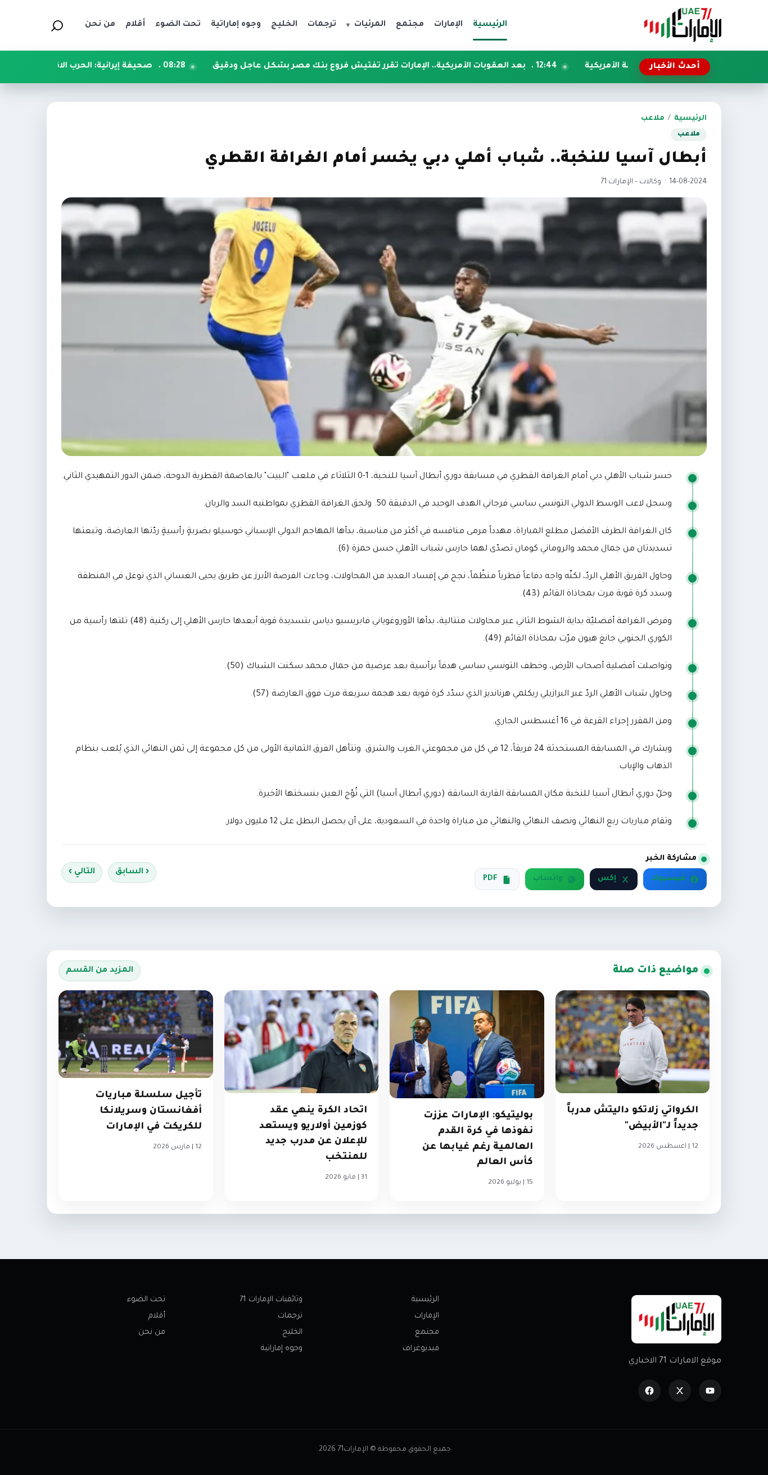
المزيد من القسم (99, 970)
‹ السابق (132, 872)
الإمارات (426, 1316)
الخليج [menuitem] (284, 24)
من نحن (151, 1332)
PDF (490, 879)
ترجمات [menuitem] (322, 24)
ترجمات (290, 1316)
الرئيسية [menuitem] (490, 24)
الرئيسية (690, 119)
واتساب (548, 879)
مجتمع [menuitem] (410, 24)
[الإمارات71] (682, 25)
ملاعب (653, 119)
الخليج (292, 1332)
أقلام (156, 1316)
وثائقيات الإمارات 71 (271, 1300)
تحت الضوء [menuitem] (178, 24)
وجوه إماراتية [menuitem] (236, 24)
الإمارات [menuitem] (448, 24)
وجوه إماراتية (281, 1349)
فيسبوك (668, 879)
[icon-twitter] (679, 1390)
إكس (607, 879)
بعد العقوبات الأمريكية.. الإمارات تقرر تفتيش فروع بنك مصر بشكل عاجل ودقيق (443, 66)
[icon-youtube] (710, 1390)
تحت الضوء (146, 1300)
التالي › (82, 872)
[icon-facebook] (649, 1390)
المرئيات (366, 24)
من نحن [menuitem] (100, 24)
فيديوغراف (421, 1349)
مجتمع (427, 1332)
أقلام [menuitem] (135, 24)
